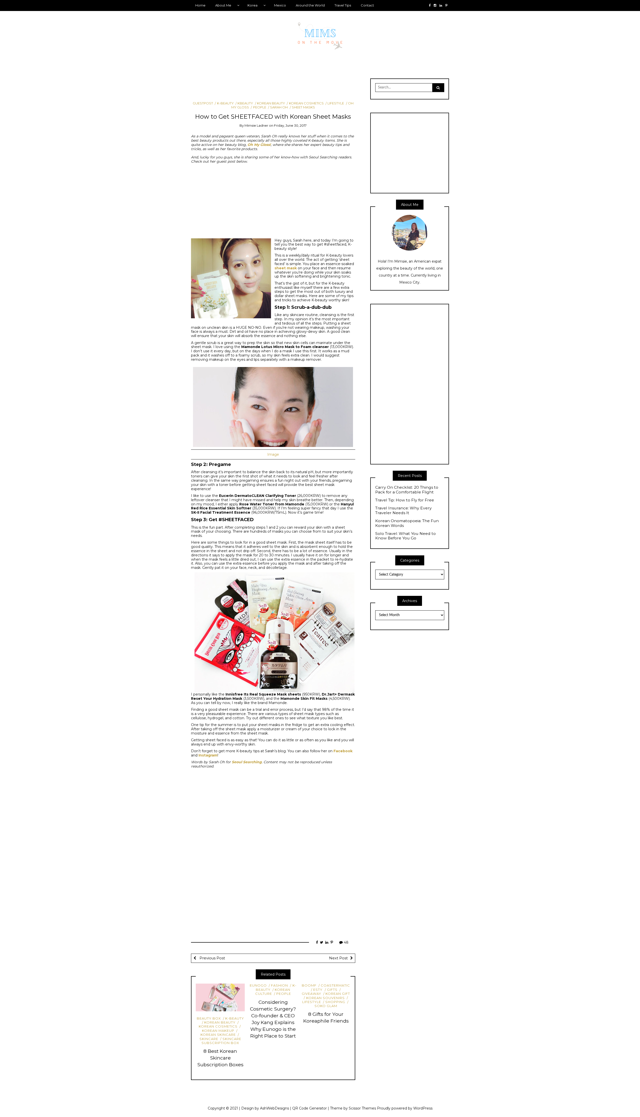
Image (273, 454)
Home (200, 5)
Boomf (309, 985)
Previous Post (211, 958)
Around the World (310, 5)
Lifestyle (336, 103)
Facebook (343, 751)
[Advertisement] (282, 87)
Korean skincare (218, 1035)
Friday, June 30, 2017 (290, 125)
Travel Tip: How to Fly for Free (404, 500)
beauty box (209, 1018)
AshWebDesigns (274, 1108)
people (259, 107)
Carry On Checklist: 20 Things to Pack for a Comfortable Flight (406, 489)
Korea (253, 5)
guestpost (203, 103)
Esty (317, 990)
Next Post (338, 958)
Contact (367, 5)
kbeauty (245, 103)
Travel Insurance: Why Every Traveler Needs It (403, 510)
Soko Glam (325, 1006)
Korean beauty (271, 103)
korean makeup (218, 1030)
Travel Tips (342, 5)
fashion (279, 985)
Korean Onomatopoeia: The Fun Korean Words (407, 523)
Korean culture (272, 992)
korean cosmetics (306, 103)
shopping (335, 1002)
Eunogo (258, 985)
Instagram (208, 755)
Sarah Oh (279, 107)
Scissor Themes (362, 1108)
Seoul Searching (247, 762)
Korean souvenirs (325, 998)
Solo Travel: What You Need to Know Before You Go (405, 536)
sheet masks (303, 107)
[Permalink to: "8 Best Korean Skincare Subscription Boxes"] (220, 997)
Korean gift (338, 994)
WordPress (422, 1108)
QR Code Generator (309, 1108)
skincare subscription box (221, 1041)
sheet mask (285, 268)
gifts (332, 990)
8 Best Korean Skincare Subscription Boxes (220, 1058)
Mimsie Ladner (256, 125)
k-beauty (225, 103)
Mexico (280, 5)
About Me (223, 5)
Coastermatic (335, 985)
